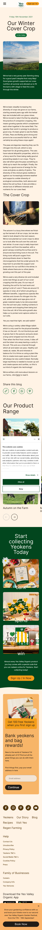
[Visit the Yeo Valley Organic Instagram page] (13, 807)
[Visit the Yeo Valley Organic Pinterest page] (20, 807)
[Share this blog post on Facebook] (14, 391)
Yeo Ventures (8, 886)
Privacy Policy (8, 849)
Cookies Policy (9, 861)
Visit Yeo (21, 822)
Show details (30, 475)
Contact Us (7, 841)
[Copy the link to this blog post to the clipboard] (6, 391)
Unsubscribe (8, 845)
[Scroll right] (14, 517)
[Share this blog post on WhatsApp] (22, 391)
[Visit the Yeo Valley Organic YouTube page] (36, 807)
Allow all (21, 482)
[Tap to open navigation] (4, 4)
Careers (6, 878)
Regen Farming (12, 827)
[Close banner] (39, 439)
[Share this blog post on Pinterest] (30, 391)
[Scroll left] (6, 517)
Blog (34, 817)
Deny (21, 489)
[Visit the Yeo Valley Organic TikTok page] (28, 807)
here (18, 375)
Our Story (23, 817)
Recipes (8, 822)
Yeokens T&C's (9, 853)
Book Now (21, 924)
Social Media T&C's (11, 857)
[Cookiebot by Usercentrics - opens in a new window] (26, 439)
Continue (13, 787)
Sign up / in (32, 4)
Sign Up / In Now (21, 678)
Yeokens (8, 817)
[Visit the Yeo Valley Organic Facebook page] (5, 807)
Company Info (9, 882)
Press (5, 864)
